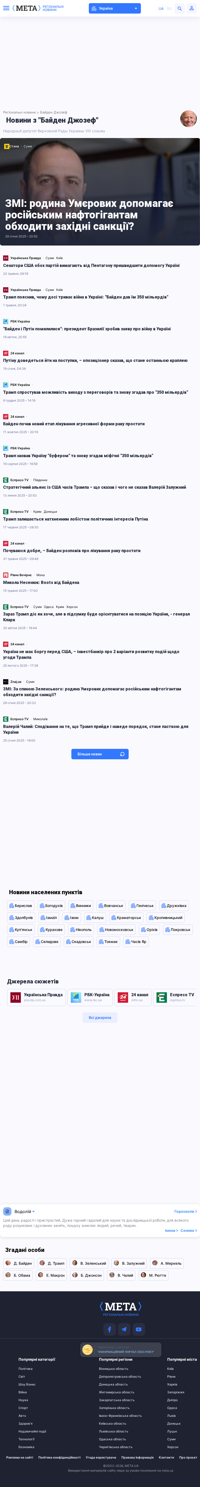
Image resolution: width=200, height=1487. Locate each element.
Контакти (166, 1457)
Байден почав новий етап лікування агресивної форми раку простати (74, 423)
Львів (171, 1416)
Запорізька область (109, 1408)
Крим (37, 511)
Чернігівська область (109, 1447)
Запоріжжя (175, 1392)
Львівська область (109, 1431)
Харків (172, 1384)
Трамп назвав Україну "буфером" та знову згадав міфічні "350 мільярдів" (78, 455)
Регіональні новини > (21, 112)
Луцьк (172, 1431)
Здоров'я (25, 1423)
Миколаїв (40, 719)
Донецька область (109, 1384)
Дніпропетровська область (109, 1376)
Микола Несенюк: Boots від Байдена (41, 582)
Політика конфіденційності (59, 1457)
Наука (23, 1400)
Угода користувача (101, 1457)
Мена (41, 575)
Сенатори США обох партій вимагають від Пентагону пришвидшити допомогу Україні (91, 265)
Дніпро (172, 1400)
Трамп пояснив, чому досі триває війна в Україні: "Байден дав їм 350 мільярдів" (85, 297)
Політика (25, 1369)
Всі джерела (100, 1017)
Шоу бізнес (27, 1384)
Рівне (171, 1376)
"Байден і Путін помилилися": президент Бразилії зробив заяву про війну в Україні (87, 328)
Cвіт (21, 1376)
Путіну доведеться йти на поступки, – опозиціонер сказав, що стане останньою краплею (95, 360)
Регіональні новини (53, 8)
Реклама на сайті (19, 1457)
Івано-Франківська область (109, 1416)
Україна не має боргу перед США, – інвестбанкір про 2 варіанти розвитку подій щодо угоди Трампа (91, 654)
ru (169, 8)
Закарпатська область (109, 1400)
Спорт (23, 1408)
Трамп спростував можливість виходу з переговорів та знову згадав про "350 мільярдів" (95, 392)
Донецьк (51, 511)
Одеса (49, 607)
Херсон (72, 607)
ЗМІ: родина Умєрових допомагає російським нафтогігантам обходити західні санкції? (89, 215)
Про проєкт (188, 1457)
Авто (22, 1416)
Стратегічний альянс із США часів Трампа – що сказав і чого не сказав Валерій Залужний (94, 487)
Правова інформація (137, 1457)
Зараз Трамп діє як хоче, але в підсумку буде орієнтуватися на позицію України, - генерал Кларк (96, 617)
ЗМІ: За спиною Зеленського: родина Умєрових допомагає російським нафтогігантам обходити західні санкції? (92, 691)
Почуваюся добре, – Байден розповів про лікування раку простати (71, 550)
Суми (28, 146)
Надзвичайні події (28, 1431)
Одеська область (109, 1439)
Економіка (26, 1447)
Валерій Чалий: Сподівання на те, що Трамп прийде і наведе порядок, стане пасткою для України (96, 729)
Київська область (109, 1423)
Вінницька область (109, 1369)
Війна (22, 1392)
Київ (60, 258)
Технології (26, 1439)
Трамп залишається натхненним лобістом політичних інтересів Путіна (75, 519)
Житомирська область (109, 1392)
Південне (40, 480)
